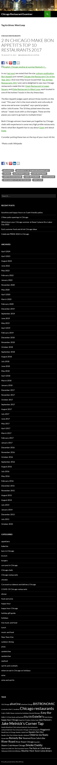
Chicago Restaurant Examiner (16, 14)
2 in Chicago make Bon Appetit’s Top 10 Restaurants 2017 (27, 45)
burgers (4, 560)
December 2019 (8, 309)
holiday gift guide (8, 613)
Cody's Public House (7, 713)
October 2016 (7, 457)
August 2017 (6, 409)
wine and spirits (7, 680)
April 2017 (5, 428)
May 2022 (5, 270)
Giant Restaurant (32, 177)
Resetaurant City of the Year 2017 (17, 180)
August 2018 (6, 356)
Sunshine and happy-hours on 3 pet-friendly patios (22, 212)
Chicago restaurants (11, 36)
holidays (4, 618)
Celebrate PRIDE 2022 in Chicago (15, 234)
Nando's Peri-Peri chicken (9, 735)
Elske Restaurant (39, 173)
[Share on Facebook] (3, 62)
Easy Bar (46, 712)
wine (3, 675)
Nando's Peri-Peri (36, 732)
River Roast (8, 741)
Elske (3, 130)
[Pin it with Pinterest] (10, 62)
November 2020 (8, 285)
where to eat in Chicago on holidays (15, 670)
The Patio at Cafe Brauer (40, 748)
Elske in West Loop (21, 173)
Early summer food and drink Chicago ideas (19, 229)
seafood (4, 661)
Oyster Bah (5, 738)
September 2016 (8, 462)
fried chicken (48, 717)
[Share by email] (18, 62)
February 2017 (7, 438)
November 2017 (8, 395)
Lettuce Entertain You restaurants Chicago (14, 730)
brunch (4, 556)
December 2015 (8, 486)
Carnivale (4, 709)
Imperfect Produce (25, 720)
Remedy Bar (16, 738)
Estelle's (38, 716)
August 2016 (6, 466)
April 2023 (5, 256)
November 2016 (8, 452)
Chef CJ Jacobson (13, 709)
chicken (4, 579)
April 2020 (5, 294)
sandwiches (6, 651)
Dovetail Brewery (34, 713)
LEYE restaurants (34, 730)
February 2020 (7, 304)
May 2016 (5, 476)
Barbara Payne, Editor (29, 55)
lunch (3, 627)
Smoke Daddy (34, 745)
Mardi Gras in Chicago (8, 732)
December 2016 (8, 447)
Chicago (7, 173)
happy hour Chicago (9, 608)
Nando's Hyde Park (22, 732)
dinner (4, 594)
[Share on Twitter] (6, 62)
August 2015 (6, 495)
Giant (41, 127)
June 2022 (5, 266)
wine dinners (46, 751)
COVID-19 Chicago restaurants (14, 589)
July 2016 (5, 471)
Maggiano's (45, 729)
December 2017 (8, 390)
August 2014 (6, 500)
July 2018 (5, 361)
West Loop (38, 180)
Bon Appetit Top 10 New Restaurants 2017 (33, 170)
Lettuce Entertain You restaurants (27, 727)
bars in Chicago (7, 551)
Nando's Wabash (23, 735)
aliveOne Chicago (27, 704)
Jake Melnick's (45, 720)
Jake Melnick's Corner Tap (22, 723)
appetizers (5, 541)
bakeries (4, 546)
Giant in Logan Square (12, 177)
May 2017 (5, 423)
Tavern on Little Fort (7, 748)
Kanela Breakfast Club (8, 727)
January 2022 (6, 280)
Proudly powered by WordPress (12, 762)
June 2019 (5, 318)
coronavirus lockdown (22, 713)
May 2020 (5, 290)
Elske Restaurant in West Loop (26, 89)
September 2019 (8, 313)
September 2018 (8, 352)
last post (11, 73)
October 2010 (7, 524)
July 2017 (5, 414)
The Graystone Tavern (22, 748)
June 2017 (5, 419)
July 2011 (5, 519)
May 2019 (5, 323)
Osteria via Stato (39, 734)
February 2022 (7, 275)
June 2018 (5, 366)
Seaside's (37, 742)
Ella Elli (28, 716)
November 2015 (8, 490)
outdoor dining (7, 642)
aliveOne (15, 704)
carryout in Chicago (9, 565)
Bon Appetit (8, 170)
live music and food (9, 623)
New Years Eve (7, 637)
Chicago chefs (7, 570)
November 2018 (8, 342)
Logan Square (48, 177)
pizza (3, 646)
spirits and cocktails (9, 666)
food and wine (7, 599)
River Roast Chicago (25, 742)
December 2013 (8, 514)
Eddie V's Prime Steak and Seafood (12, 717)
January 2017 (6, 443)
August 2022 (6, 261)
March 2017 (6, 433)
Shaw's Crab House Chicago (13, 745)
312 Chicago (5, 704)
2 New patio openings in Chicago (14, 217)
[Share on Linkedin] (14, 62)
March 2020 (6, 299)
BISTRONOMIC (44, 704)
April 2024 (5, 251)
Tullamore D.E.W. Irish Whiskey (11, 751)
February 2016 (7, 481)
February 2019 (7, 333)
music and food (7, 632)
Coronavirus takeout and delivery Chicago (18, 584)
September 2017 (8, 404)
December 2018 (8, 337)
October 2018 (7, 347)
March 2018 (6, 380)
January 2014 (6, 509)
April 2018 (5, 376)
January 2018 (6, 385)
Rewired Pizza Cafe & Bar (34, 738)
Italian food (34, 720)
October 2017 (7, 400)
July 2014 (5, 505)
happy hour (6, 603)
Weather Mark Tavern (31, 751)
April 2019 (5, 328)
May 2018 (5, 371)
